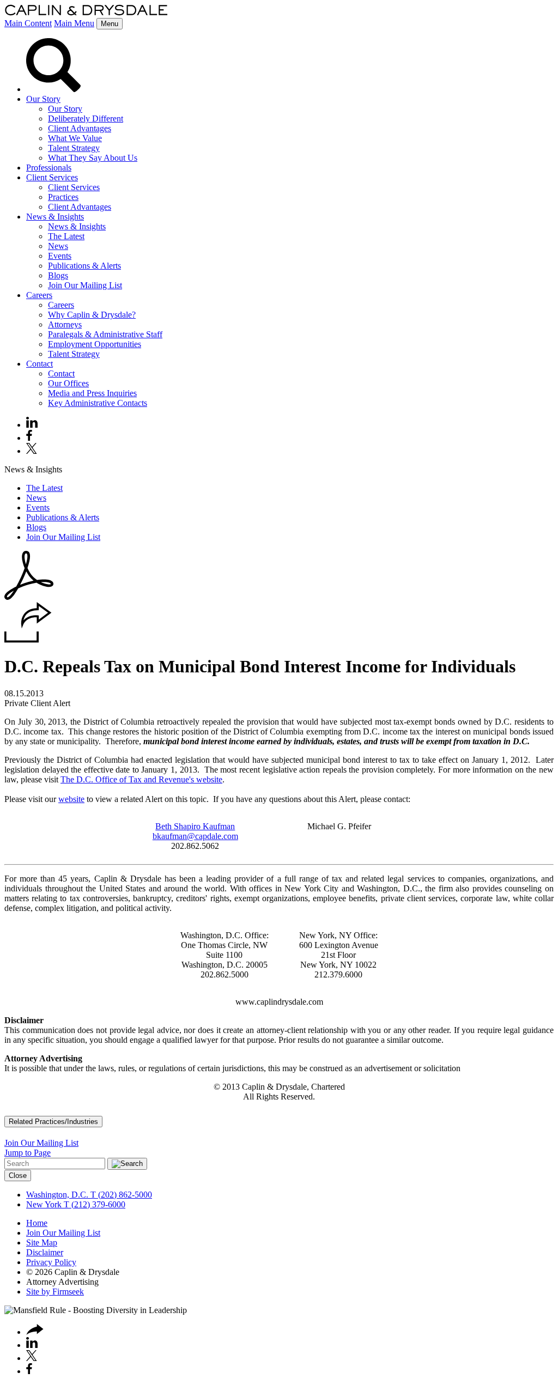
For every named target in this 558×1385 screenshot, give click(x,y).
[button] (28, 640)
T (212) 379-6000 (93, 1204)
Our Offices (68, 383)
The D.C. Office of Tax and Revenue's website (141, 779)
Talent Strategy (74, 148)
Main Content (28, 23)
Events (59, 255)
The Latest (66, 236)
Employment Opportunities (94, 344)
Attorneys (65, 324)
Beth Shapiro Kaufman (195, 826)
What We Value (75, 138)
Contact (39, 363)
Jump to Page (27, 1152)
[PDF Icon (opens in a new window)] (28, 597)
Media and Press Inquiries (92, 393)
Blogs (58, 275)
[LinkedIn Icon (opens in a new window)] (32, 424)
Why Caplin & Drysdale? (92, 314)
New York (44, 1204)
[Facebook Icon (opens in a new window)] (29, 437)
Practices (63, 197)
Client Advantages (79, 128)
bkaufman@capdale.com (195, 836)
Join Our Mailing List (85, 285)
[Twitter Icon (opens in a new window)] (31, 450)
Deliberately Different (85, 118)
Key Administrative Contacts (97, 403)
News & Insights (55, 216)
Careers (39, 295)
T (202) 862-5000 (120, 1194)
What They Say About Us (92, 157)
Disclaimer (44, 1252)
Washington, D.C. (57, 1194)
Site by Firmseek (55, 1291)
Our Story (43, 99)
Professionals (48, 167)
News (58, 246)
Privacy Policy (51, 1262)
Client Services (52, 177)
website (71, 799)
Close (18, 1175)
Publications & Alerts (84, 265)
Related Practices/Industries (53, 1121)
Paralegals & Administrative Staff (105, 334)
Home (36, 1223)
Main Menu (74, 23)
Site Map (41, 1242)
